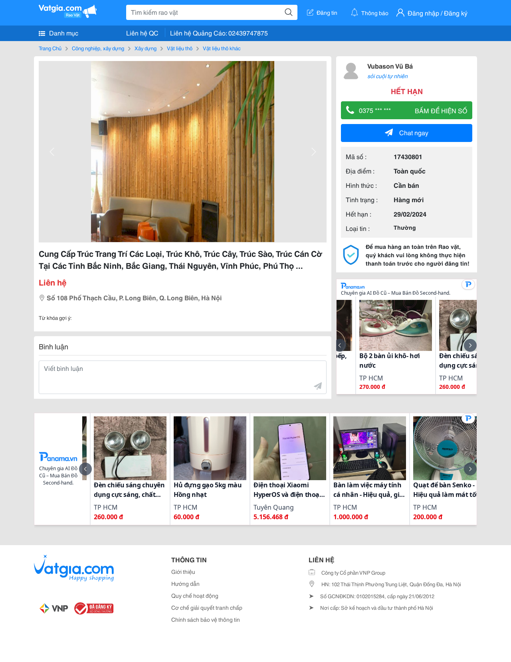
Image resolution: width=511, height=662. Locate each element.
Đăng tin (327, 12)
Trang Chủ (50, 47)
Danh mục (63, 32)
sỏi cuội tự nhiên (387, 76)
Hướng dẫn (185, 583)
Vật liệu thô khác (222, 47)
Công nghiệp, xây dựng (98, 47)
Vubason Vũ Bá (390, 65)
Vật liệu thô (179, 47)
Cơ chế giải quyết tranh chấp (206, 607)
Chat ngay (413, 132)
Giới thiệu (183, 571)
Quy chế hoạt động (194, 595)
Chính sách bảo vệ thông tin (205, 619)
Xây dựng (145, 47)
